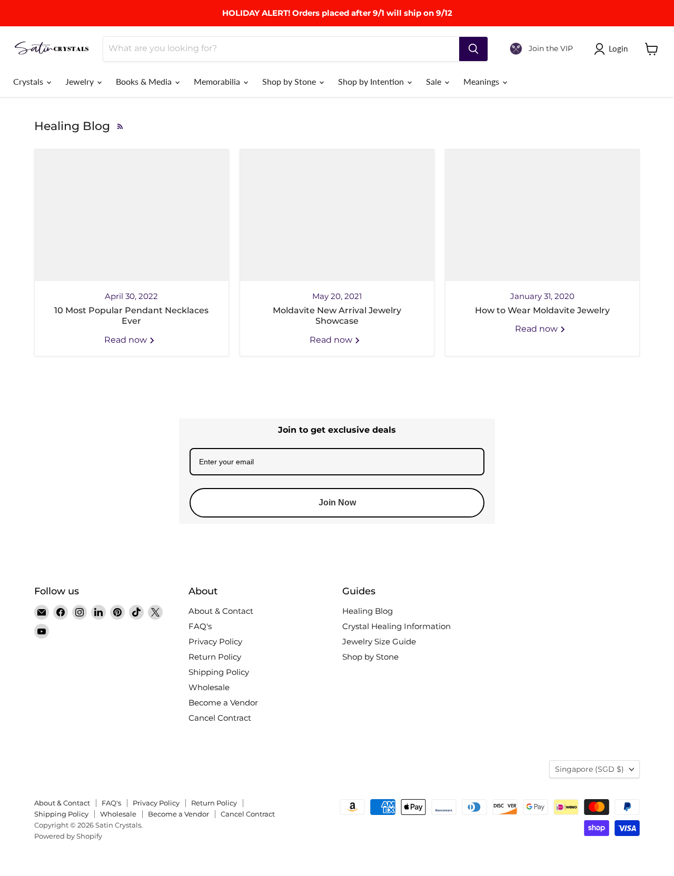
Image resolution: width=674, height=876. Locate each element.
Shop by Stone (290, 81)
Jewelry (80, 81)
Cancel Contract (220, 718)
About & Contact (221, 611)
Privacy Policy (215, 641)
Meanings (482, 81)
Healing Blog (367, 611)
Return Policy (215, 657)
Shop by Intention (372, 81)
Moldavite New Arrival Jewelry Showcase (337, 315)
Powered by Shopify (68, 836)
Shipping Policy (219, 672)
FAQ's (200, 626)
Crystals (29, 81)
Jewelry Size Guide (379, 641)
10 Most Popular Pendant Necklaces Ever (131, 315)
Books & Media (145, 81)
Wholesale (209, 687)
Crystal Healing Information (396, 626)
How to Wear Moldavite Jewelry (542, 310)
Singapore (589, 769)
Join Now (337, 502)
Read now (126, 340)
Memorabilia (218, 81)
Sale (434, 81)
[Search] (473, 49)
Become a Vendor (223, 703)
